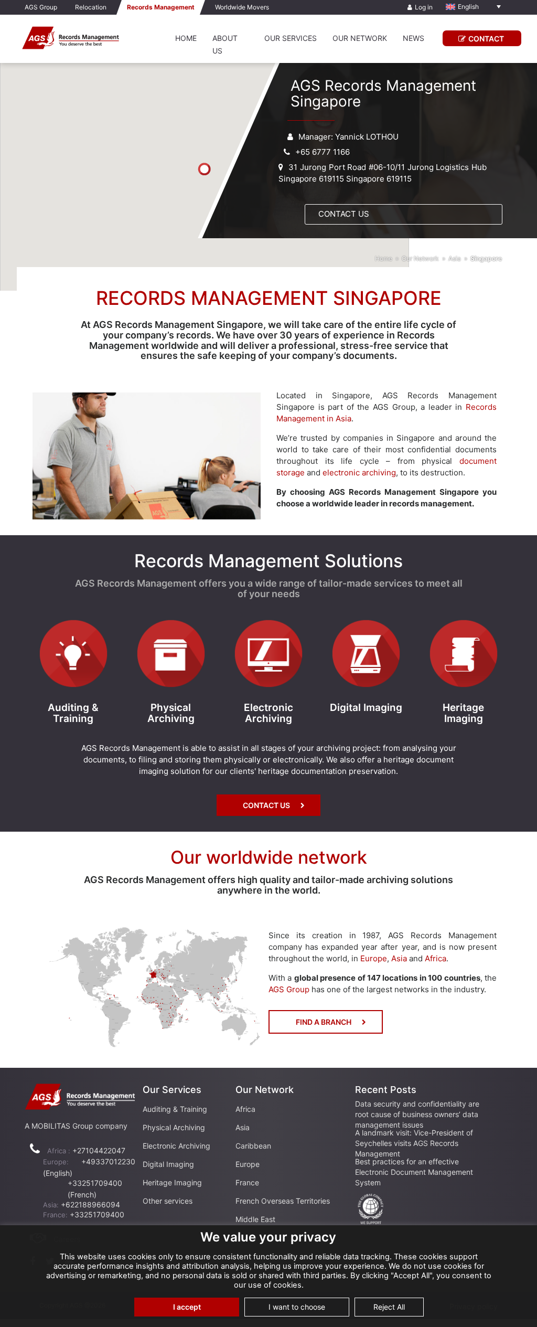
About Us (225, 44)
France (247, 1182)
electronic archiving (359, 472)
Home (186, 38)
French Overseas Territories (282, 1200)
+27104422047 (98, 1150)
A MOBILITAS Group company (76, 1125)
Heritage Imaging (172, 1182)
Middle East (255, 1219)
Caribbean (253, 1145)
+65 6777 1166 (322, 152)
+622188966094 (90, 1204)
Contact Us (343, 214)
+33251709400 (97, 1214)
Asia (454, 258)
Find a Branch (323, 1021)
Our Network (359, 38)
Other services (167, 1200)
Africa (435, 958)
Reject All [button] (389, 1306)
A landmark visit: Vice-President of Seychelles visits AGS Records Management (414, 1143)
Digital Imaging (168, 1164)
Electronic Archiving (176, 1145)
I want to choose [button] (296, 1306)
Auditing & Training (175, 1109)
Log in (424, 7)
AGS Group (41, 7)
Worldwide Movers (242, 7)
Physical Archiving (174, 1127)
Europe (373, 958)
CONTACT (486, 38)
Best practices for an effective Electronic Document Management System (414, 1172)
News (413, 38)
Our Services (290, 38)
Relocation (90, 7)
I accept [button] (187, 1306)
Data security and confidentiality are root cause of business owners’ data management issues (417, 1114)
